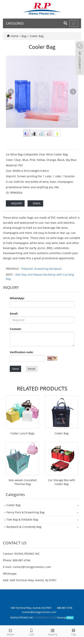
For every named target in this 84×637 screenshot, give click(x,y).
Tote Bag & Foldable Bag (22, 519)
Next (73, 92)
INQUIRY (16, 203)
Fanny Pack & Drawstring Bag (25, 512)
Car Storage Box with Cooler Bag (61, 482)
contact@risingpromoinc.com (32, 567)
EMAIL (36, 203)
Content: (15, 329)
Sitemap (61, 617)
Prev (11, 92)
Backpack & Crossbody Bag (23, 527)
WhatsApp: (17, 298)
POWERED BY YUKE (45, 617)
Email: (14, 313)
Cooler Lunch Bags (22, 433)
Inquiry (52, 634)
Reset (31, 369)
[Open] (79, 58)
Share (10, 634)
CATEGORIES (15, 23)
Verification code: (21, 352)
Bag (24, 36)
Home (14, 36)
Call (31, 634)
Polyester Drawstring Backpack (41, 269)
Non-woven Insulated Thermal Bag (23, 482)
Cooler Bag (36, 36)
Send (15, 369)
